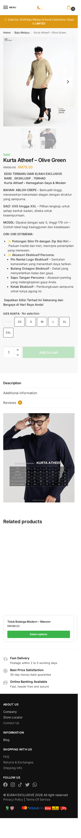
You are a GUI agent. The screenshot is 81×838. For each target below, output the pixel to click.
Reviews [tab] (12, 403)
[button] (70, 8)
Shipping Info (12, 768)
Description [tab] (12, 383)
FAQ (6, 756)
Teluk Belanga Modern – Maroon (29, 621)
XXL (8, 332)
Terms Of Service (38, 799)
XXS (8, 321)
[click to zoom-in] (39, 81)
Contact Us (11, 723)
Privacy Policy (13, 799)
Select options (38, 634)
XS (19, 321)
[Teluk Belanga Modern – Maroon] (38, 572)
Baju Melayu (22, 32)
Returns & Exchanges (18, 762)
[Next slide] (67, 81)
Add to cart (48, 352)
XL (64, 321)
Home (7, 32)
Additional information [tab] (20, 393)
